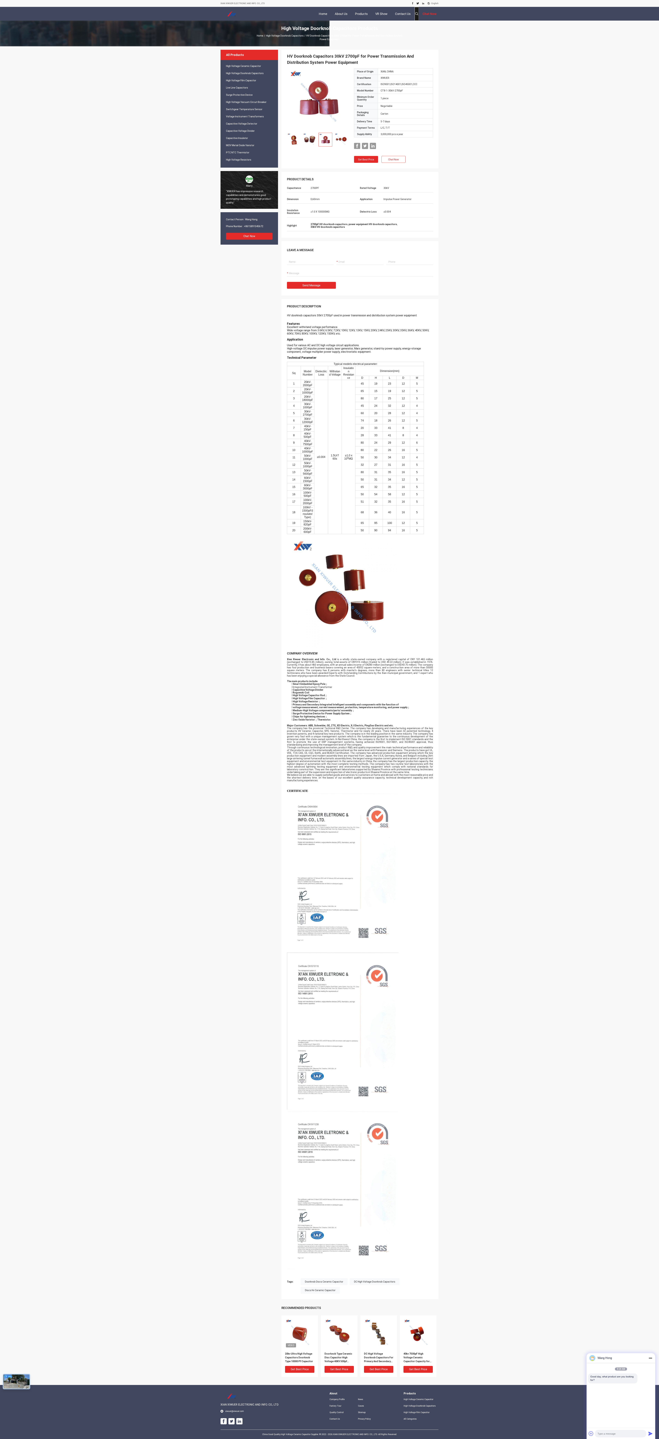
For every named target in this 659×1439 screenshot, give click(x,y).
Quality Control (337, 1412)
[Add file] (591, 1433)
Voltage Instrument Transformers (245, 116)
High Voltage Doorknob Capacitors (285, 35)
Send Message (311, 285)
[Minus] (650, 1358)
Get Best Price (366, 159)
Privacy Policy (364, 1419)
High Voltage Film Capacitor (241, 80)
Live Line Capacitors (237, 87)
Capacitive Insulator (237, 138)
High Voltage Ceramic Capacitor (243, 66)
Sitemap (362, 1412)
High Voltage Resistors (238, 159)
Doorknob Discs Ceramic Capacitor (324, 1281)
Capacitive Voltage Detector (241, 123)
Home (260, 35)
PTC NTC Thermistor (237, 152)
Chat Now (249, 236)
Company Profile (337, 1399)
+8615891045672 (253, 226)
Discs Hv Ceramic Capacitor (320, 1290)
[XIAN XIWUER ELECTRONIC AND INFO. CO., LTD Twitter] (418, 3)
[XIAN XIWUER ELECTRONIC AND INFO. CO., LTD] (232, 13)
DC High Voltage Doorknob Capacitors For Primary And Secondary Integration (378, 1357)
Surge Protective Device (239, 94)
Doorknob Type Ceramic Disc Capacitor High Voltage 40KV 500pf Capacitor (338, 1357)
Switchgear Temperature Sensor (244, 109)
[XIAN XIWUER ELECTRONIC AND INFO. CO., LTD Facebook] (413, 3)
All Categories (410, 1419)
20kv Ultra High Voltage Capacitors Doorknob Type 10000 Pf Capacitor (299, 1357)
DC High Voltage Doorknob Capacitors (374, 1281)
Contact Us (335, 1419)
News (360, 1399)
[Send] (650, 1433)
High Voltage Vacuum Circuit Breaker (246, 102)
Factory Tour (335, 1406)
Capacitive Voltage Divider (240, 131)
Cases (361, 1406)
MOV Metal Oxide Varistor (240, 145)
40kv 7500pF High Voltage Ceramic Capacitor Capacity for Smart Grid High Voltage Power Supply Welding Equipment (417, 1357)
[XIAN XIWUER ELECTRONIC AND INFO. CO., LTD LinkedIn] (423, 3)
